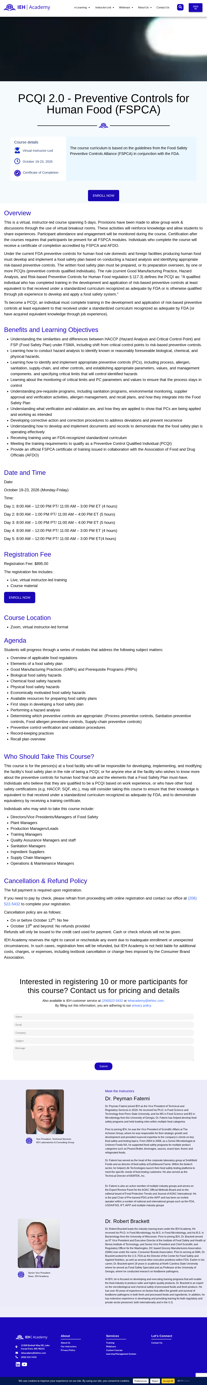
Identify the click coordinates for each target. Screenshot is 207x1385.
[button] (82, 7)
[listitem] (151, 1155)
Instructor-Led (103, 7)
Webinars (124, 7)
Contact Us (163, 7)
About (65, 1336)
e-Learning (80, 7)
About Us (143, 7)
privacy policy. (142, 1005)
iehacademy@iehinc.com (146, 1000)
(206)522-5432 (112, 1000)
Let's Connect (161, 1336)
